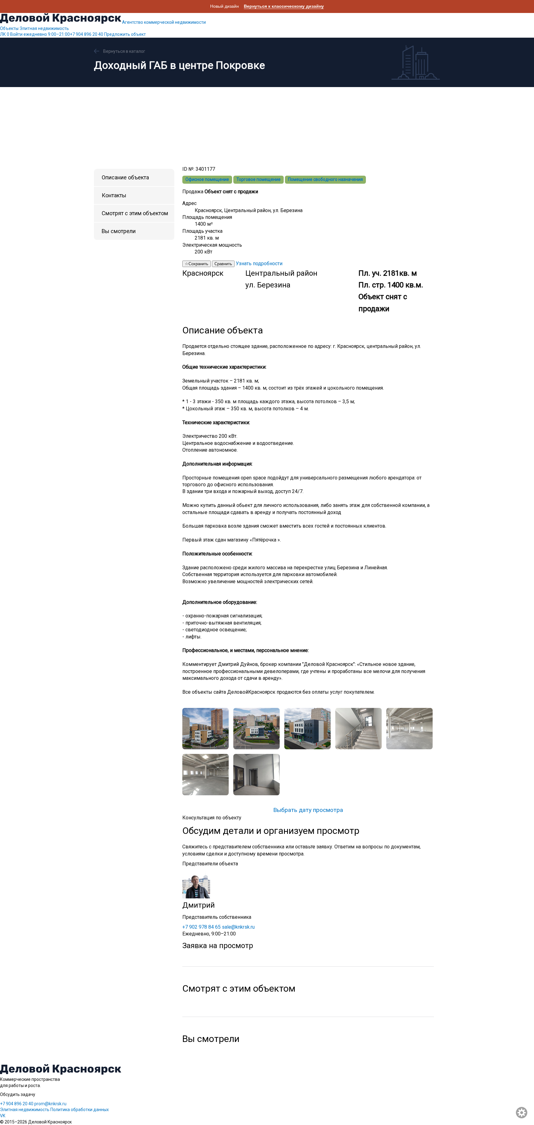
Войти (16, 34)
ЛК (4, 34)
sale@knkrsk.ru (238, 927)
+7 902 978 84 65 (201, 927)
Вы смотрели (119, 231)
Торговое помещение (258, 179)
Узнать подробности (259, 263)
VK (2, 1115)
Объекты (9, 28)
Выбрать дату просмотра (308, 809)
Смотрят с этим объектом (135, 213)
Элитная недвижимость (44, 28)
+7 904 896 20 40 (63, 34)
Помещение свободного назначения (325, 179)
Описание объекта (125, 177)
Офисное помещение (207, 179)
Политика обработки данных (79, 1109)
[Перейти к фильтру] (522, 1113)
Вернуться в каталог (124, 51)
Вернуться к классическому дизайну (284, 6)
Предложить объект (125, 34)
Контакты (114, 195)
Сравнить (223, 263)
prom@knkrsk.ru (50, 1103)
